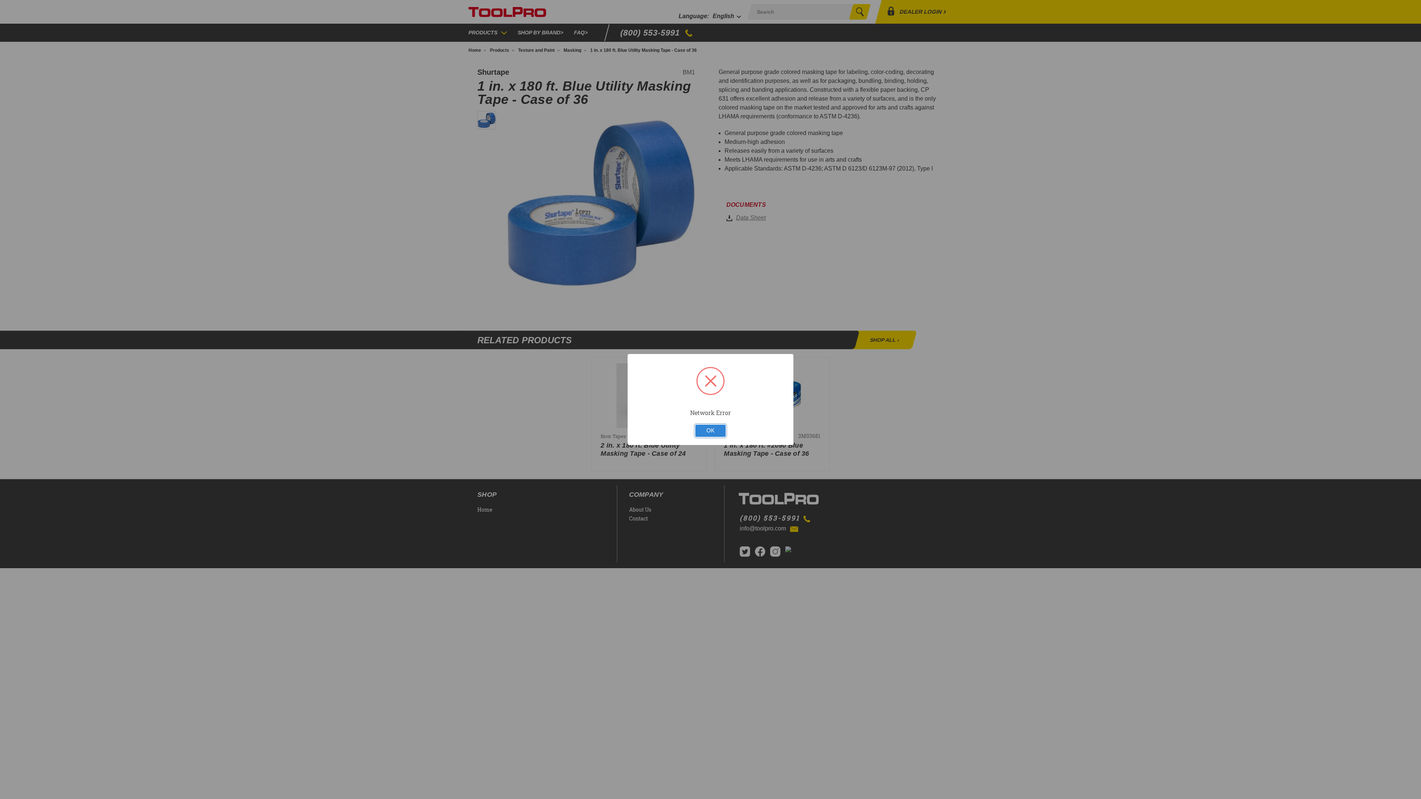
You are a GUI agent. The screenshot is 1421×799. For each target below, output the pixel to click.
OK (710, 431)
